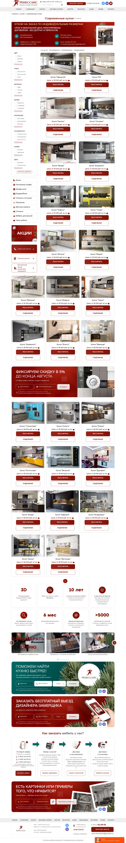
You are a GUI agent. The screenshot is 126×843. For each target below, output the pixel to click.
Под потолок (21, 139)
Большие (20, 149)
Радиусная (21, 103)
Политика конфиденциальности (53, 840)
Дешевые (20, 162)
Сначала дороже (79, 50)
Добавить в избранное (80, 834)
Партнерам (94, 820)
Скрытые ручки (22, 134)
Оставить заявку (23, 773)
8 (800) (98, 825)
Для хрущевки (22, 121)
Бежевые (20, 58)
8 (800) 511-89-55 (93, 3)
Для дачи (20, 124)
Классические (22, 74)
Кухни (22, 14)
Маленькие (21, 152)
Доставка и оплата (56, 9)
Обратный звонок (102, 829)
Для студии (21, 118)
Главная (18, 9)
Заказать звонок (76, 3)
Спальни (19, 211)
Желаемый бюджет (46, 386)
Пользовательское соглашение (73, 840)
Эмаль (19, 92)
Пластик (20, 90)
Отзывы (100, 9)
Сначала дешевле (67, 50)
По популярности (54, 50)
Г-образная (21, 108)
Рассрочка (81, 9)
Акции (91, 9)
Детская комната (23, 207)
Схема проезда (78, 829)
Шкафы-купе (21, 189)
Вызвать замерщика (49, 773)
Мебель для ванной (24, 216)
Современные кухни (34, 14)
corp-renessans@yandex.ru (102, 833)
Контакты (111, 9)
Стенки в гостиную (24, 198)
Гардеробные (21, 193)
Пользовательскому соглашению (43, 393)
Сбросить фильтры (24, 171)
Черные (20, 61)
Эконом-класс (22, 165)
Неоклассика (21, 71)
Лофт (19, 77)
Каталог (42, 9)
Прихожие (20, 202)
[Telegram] (103, 4)
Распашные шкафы (24, 185)
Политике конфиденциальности (26, 393)
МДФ (19, 87)
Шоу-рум (70, 9)
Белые (19, 56)
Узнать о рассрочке (76, 773)
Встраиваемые (22, 137)
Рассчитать (58, 84)
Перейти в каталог (102, 773)
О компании (30, 9)
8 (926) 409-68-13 (93, 5)
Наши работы (21, 220)
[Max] (107, 4)
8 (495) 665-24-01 (93, 1)
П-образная (21, 105)
